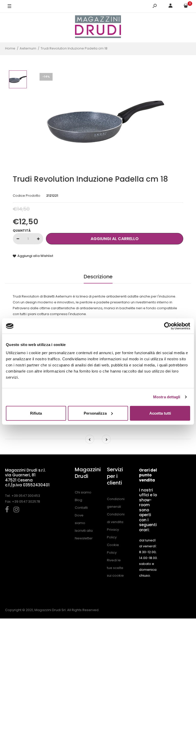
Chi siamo (83, 492)
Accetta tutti (160, 413)
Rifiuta (36, 413)
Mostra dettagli (166, 397)
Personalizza (95, 413)
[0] (185, 6)
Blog (78, 500)
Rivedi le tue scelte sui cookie (115, 568)
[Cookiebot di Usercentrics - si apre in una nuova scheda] (167, 326)
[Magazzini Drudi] (98, 27)
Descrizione (98, 276)
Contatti (81, 507)
